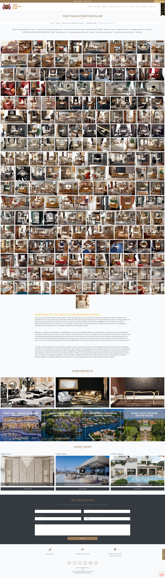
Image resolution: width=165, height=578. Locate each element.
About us (120, 6)
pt (159, 7)
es (159, 5)
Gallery (137, 6)
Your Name (38, 508)
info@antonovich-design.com (82, 554)
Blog (127, 6)
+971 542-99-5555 (87, 1)
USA (82, 569)
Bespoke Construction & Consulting (74, 29)
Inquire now (159, 1)
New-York (85, 573)
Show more (27, 489)
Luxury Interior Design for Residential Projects (50, 29)
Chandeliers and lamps (137, 29)
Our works (97, 6)
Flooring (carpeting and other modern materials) (81, 32)
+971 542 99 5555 (50, 554)
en (159, 3)
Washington (80, 573)
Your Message (39, 522)
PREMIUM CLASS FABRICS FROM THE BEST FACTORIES (39, 32)
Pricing (144, 6)
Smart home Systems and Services (124, 32)
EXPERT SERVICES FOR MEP (94, 29)
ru (159, 9)
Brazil (89, 573)
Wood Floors (149, 29)
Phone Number (39, 515)
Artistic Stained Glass (123, 29)
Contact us (152, 6)
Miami (75, 573)
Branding (106, 29)
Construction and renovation (104, 32)
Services (105, 6)
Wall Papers (138, 32)
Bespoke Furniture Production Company (24, 29)
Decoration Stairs (61, 32)
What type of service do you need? (94, 515)
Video (132, 6)
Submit (82, 538)
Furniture (112, 6)
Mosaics (112, 29)
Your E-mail (87, 508)
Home (90, 6)
